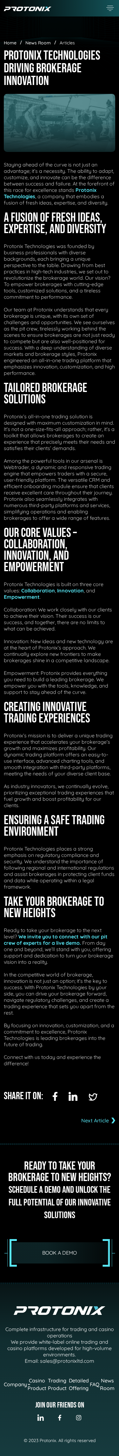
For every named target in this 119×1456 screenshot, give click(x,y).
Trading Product (57, 1384)
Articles (67, 43)
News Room (38, 43)
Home (10, 43)
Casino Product (37, 1384)
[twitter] (93, 1097)
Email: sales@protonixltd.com (59, 1361)
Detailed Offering (79, 1384)
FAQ (94, 1384)
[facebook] (55, 1096)
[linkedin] (73, 1096)
